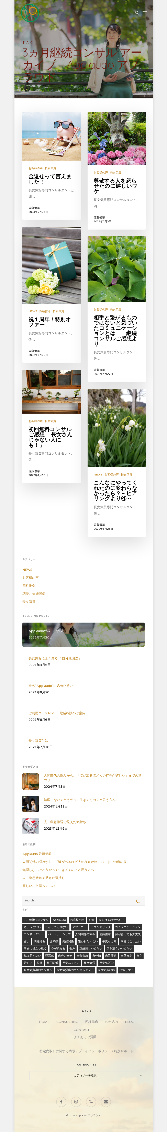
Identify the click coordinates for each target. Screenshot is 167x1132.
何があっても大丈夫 (128, 934)
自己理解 (110, 955)
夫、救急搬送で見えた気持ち (43, 878)
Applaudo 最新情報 (37, 854)
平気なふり (109, 941)
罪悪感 (49, 955)
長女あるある (70, 963)
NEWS (33, 311)
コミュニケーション (128, 927)
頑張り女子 (126, 970)
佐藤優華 (34, 208)
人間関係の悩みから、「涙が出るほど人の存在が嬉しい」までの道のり (74, 862)
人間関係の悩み (85, 934)
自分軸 (96, 955)
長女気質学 (106, 963)
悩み (72, 948)
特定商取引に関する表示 (57, 1051)
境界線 (53, 941)
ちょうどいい (32, 927)
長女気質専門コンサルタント (75, 970)
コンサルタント (34, 934)
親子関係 (52, 963)
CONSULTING (67, 1022)
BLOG (129, 1022)
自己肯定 (126, 955)
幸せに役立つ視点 (35, 948)
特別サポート (124, 1051)
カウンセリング (101, 927)
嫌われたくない (88, 941)
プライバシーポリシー (94, 1051)
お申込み (111, 1022)
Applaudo (59, 920)
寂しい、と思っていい (38, 886)
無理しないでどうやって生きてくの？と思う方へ (58, 870)
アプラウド (79, 927)
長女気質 (50, 168)
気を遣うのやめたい (119, 948)
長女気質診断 (106, 970)
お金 (91, 920)
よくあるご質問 (85, 1037)
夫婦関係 (68, 941)
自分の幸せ (65, 955)
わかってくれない (56, 927)
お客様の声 (36, 168)
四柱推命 (45, 311)
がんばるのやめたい (111, 920)
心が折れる (58, 948)
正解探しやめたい (90, 948)
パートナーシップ (59, 934)
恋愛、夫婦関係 (33, 594)
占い (27, 941)
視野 (39, 963)
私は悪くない (32, 955)
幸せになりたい (131, 941)
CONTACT (81, 1030)
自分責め (82, 955)
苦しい (28, 963)
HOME (44, 1022)
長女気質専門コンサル (38, 970)
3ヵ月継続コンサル (36, 920)
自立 (139, 955)
